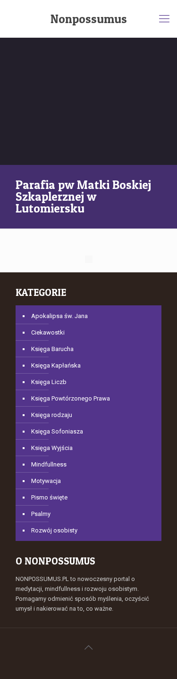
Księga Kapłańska (56, 365)
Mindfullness (49, 464)
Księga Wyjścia (52, 447)
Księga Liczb (49, 381)
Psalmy (41, 513)
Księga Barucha (52, 348)
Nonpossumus (89, 19)
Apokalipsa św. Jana (59, 315)
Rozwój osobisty (54, 530)
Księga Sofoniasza (57, 431)
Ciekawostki (48, 332)
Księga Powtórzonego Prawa (70, 398)
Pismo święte (49, 497)
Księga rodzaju (51, 414)
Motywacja (46, 480)
